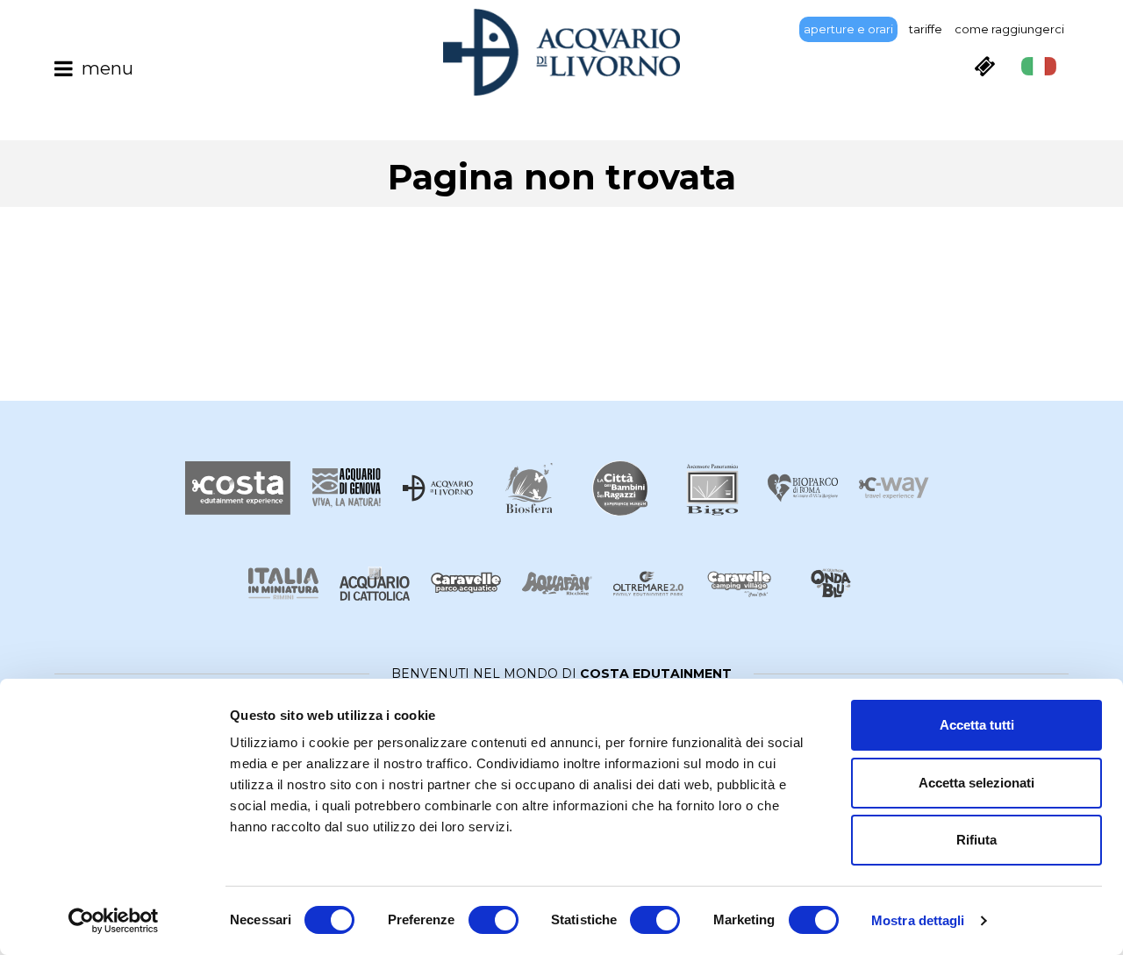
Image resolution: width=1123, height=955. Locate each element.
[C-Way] (894, 488)
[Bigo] (711, 488)
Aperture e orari (848, 29)
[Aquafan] (557, 583)
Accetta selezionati (976, 782)
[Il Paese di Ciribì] (740, 583)
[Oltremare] (648, 583)
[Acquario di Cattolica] (375, 583)
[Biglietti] (984, 65)
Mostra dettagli (918, 920)
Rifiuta (976, 839)
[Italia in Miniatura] (283, 583)
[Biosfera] (529, 488)
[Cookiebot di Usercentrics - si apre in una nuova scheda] (113, 921)
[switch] (494, 920)
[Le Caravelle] (466, 583)
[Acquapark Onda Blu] (831, 584)
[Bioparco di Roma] (803, 488)
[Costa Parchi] (237, 488)
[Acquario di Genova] (346, 488)
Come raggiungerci (1009, 29)
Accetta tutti (977, 724)
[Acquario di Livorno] (438, 488)
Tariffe (925, 29)
